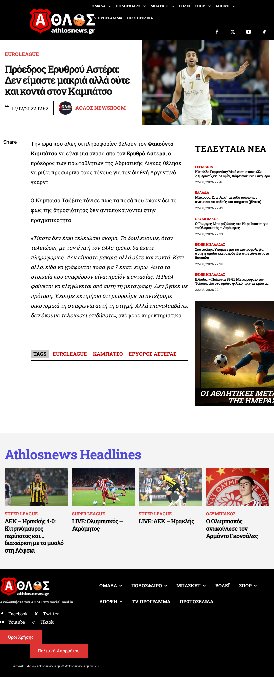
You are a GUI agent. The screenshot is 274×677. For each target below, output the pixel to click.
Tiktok (47, 622)
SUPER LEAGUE (21, 514)
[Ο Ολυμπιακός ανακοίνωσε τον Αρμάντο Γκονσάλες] (238, 487)
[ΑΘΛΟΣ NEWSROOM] (66, 108)
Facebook (18, 614)
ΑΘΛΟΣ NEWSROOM (100, 108)
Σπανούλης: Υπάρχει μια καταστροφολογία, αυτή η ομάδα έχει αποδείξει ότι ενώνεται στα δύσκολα (232, 253)
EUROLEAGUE (22, 54)
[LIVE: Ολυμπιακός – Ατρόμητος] (104, 487)
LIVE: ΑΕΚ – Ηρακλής (166, 521)
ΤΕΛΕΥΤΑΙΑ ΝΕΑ (230, 148)
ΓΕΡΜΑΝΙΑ (204, 167)
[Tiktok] (264, 32)
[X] (10, 174)
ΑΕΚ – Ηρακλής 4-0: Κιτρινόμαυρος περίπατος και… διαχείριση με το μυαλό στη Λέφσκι (34, 535)
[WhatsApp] (10, 189)
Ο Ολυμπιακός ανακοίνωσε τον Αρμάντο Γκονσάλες (232, 528)
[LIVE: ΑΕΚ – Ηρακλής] (170, 487)
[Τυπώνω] (10, 252)
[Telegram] (10, 221)
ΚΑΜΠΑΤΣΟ (108, 353)
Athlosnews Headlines (73, 454)
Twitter (51, 614)
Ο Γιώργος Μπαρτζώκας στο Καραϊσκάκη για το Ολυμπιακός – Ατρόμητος (232, 225)
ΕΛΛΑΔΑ (202, 193)
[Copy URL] (10, 237)
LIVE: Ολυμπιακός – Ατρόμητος (97, 524)
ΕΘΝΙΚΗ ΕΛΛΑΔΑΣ (210, 245)
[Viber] (10, 205)
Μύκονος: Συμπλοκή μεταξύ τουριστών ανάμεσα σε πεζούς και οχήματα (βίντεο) (228, 199)
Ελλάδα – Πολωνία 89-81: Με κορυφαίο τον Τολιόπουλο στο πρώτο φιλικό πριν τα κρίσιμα (232, 281)
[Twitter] (233, 32)
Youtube (16, 622)
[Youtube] (248, 32)
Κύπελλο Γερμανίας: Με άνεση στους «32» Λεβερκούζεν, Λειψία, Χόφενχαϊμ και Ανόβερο (232, 173)
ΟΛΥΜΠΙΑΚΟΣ (206, 219)
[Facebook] (217, 32)
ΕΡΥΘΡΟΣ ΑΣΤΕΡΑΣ (152, 353)
